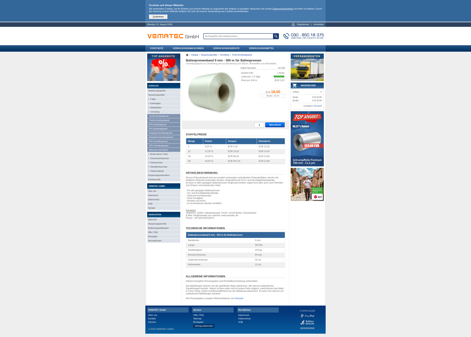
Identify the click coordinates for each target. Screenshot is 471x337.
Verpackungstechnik (157, 224)
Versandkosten (155, 241)
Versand (239, 298)
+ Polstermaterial (156, 171)
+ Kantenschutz (155, 162)
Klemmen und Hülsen (158, 150)
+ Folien (152, 99)
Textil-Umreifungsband (159, 120)
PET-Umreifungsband (158, 146)
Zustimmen (158, 16)
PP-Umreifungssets (158, 124)
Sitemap (197, 318)
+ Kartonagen (154, 103)
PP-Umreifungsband (158, 129)
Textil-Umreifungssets (159, 116)
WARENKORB (308, 85)
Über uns (152, 191)
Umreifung (224, 55)
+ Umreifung (154, 112)
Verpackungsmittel (261, 48)
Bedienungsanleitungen (158, 228)
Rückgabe (152, 236)
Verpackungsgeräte (226, 48)
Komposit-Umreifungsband (161, 137)
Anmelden (319, 24)
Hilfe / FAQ (153, 232)
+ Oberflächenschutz (157, 167)
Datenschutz (154, 199)
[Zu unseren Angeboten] (163, 80)
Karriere (152, 322)
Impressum (153, 195)
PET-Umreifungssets (158, 141)
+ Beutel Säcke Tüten (158, 154)
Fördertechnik (154, 179)
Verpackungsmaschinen (188, 48)
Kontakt (151, 208)
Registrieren (303, 24)
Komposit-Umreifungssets (160, 133)
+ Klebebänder (155, 107)
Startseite (156, 48)
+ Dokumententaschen (158, 158)
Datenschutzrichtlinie (282, 9)
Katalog (194, 55)
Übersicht (152, 219)
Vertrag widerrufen (204, 326)
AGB (150, 204)
